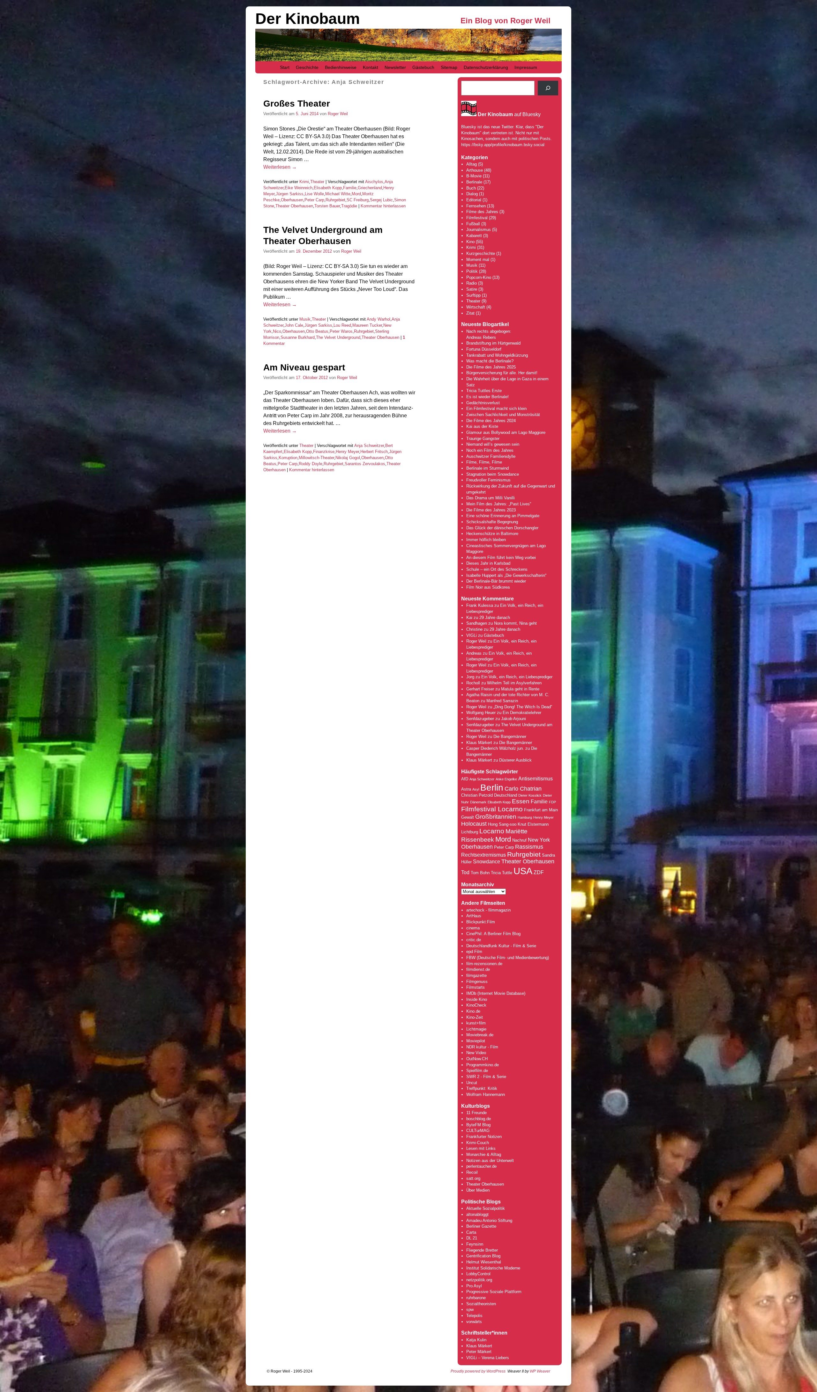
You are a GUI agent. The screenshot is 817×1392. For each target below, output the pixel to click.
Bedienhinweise (340, 67)
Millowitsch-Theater (316, 457)
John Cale (294, 325)
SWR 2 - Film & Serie (486, 1076)
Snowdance (486, 861)
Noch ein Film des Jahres (489, 450)
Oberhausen (292, 199)
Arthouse (474, 170)
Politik (472, 271)
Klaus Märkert (479, 742)
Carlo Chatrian (523, 788)
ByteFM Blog (478, 1124)
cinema (473, 928)
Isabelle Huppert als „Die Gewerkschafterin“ (506, 575)
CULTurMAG (478, 1130)
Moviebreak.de (479, 1034)
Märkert (484, 1351)
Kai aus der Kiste (482, 426)
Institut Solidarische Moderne (493, 1268)
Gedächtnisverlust (483, 402)
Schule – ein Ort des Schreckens (497, 569)
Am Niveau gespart (304, 367)
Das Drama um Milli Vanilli (490, 497)
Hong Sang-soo (502, 824)
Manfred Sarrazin (502, 700)
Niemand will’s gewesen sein (492, 444)
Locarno (491, 831)
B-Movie (474, 176)
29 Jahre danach (494, 617)
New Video (476, 1052)
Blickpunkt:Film (480, 921)
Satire (471, 289)
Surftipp (473, 295)
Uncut (471, 1082)
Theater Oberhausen (294, 206)
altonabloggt (477, 1214)
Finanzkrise (323, 451)
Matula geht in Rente (520, 689)
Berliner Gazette (481, 1226)
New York (539, 840)
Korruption (288, 457)
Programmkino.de (482, 1064)
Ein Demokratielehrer (522, 712)
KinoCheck (476, 1005)
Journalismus (478, 229)
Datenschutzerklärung (486, 67)
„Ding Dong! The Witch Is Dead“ (522, 706)
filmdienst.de (478, 969)
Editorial (473, 199)
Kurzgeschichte (480, 253)
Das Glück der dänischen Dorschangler (502, 527)
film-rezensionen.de (484, 963)
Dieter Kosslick (530, 795)
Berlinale (474, 182)
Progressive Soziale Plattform (493, 1291)
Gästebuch (423, 67)
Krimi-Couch (477, 1142)
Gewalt (467, 817)
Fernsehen (476, 206)
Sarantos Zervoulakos (365, 463)
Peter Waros (341, 331)
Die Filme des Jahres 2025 (491, 367)
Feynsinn (474, 1244)
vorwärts (474, 1321)
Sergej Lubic (381, 199)
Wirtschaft (475, 307)
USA (522, 871)
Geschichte (307, 67)
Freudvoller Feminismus (488, 480)
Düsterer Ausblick (515, 760)
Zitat (470, 313)
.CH (484, 1058)
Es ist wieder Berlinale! (487, 396)
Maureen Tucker (367, 325)
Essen (520, 801)
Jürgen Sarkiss (290, 193)
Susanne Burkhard (298, 337)
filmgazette (476, 975)
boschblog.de (478, 1118)
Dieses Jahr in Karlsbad (488, 563)
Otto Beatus (317, 331)
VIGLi (471, 635)
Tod (465, 872)
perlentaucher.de (481, 1166)
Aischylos (374, 181)
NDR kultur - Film (482, 1047)
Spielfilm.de (477, 1070)
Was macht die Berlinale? (489, 361)
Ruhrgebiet (335, 199)
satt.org (473, 1178)
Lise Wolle (314, 193)
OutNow (473, 1058)
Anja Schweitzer (369, 445)
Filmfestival (477, 217)
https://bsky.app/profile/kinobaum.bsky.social (502, 144)
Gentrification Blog (483, 1256)
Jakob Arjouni (513, 718)
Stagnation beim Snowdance (492, 474)
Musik (305, 319)
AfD (464, 779)
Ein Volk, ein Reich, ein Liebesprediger (516, 676)
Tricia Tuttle (501, 872)
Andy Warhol (378, 319)
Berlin (491, 787)
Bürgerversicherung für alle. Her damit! (501, 372)
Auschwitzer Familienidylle (490, 456)
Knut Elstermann (533, 824)
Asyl (475, 789)
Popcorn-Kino (478, 277)
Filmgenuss (477, 981)
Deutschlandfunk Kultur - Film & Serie (501, 945)
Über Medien (478, 1190)
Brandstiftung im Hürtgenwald (493, 343)
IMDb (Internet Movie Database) (495, 993)
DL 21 (471, 1238)
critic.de (473, 939)
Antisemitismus (535, 778)
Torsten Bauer (327, 206)
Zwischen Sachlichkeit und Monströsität (503, 414)
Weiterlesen (280, 167)
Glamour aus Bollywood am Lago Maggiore (505, 432)
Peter (471, 1351)
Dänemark (478, 802)
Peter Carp (314, 199)
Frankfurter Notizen (484, 1136)
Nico (277, 331)
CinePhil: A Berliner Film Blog (493, 933)
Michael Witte (337, 193)
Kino (470, 241)
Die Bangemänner (509, 736)
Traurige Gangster (482, 438)
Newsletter (395, 67)
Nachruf (519, 840)
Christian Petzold (477, 795)
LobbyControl (478, 1273)
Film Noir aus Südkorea (488, 587)
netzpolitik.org (479, 1279)
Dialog (472, 193)
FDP (552, 802)
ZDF (539, 872)
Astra (466, 789)
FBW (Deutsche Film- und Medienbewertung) (507, 957)
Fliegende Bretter (482, 1250)
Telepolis (474, 1315)
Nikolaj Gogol (347, 457)
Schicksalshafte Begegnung (492, 521)
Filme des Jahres (482, 211)
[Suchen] (548, 88)
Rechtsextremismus (483, 855)
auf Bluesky (509, 114)
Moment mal (477, 259)
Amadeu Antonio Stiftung (489, 1220)
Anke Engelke (506, 779)
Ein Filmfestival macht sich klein (496, 408)
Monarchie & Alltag (483, 1154)
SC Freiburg (358, 199)
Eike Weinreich (298, 187)
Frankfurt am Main (541, 810)
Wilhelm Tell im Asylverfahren (514, 683)
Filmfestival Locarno (492, 809)
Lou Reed (342, 325)
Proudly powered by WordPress (478, 1371)
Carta (471, 1232)
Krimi (304, 181)
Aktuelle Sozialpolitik (485, 1208)
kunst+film (476, 1023)
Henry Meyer (347, 451)
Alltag (471, 164)
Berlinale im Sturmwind (487, 468)
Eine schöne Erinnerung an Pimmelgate (502, 515)
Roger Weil (338, 113)
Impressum (525, 67)
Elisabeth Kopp (328, 187)
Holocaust (474, 824)
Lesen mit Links (481, 1148)
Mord (356, 193)
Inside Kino (476, 999)
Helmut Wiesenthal (483, 1262)
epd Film (474, 951)
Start (284, 67)
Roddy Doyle (310, 463)
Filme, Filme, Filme (484, 462)
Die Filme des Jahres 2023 (491, 510)
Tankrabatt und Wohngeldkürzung (497, 355)
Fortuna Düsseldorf (483, 349)
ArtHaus (473, 915)
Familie (349, 187)
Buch (471, 188)
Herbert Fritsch (374, 451)
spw (470, 1309)
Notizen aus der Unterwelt (490, 1160)
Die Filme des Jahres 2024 (491, 420)
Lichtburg (469, 832)
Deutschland (505, 795)
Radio (471, 283)
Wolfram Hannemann (485, 1094)
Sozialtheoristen (481, 1303)
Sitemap (449, 67)
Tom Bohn (480, 872)
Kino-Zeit (474, 1017)
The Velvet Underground (338, 337)
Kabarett (474, 235)
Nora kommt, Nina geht (515, 623)
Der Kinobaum (307, 18)
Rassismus (529, 847)
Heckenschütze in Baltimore (492, 533)
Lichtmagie (476, 1029)
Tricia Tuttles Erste (484, 390)
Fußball (473, 223)
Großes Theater (296, 103)
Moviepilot (475, 1040)
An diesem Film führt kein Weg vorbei (501, 557)
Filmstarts (475, 987)
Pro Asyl (474, 1286)
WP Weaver (540, 1371)
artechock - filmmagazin (488, 910)
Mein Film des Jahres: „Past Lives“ (498, 504)
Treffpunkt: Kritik (481, 1088)
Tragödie (349, 206)
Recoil (472, 1172)
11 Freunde (476, 1112)
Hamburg (525, 817)
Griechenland (370, 187)
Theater (317, 181)
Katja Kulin (476, 1339)
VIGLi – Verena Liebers (487, 1357)
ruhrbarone (476, 1297)
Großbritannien (495, 816)
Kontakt (370, 67)
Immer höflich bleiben (486, 539)
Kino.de (473, 1011)
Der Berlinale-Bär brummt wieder (496, 581)
